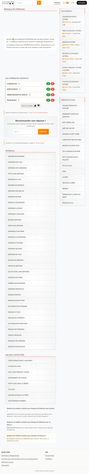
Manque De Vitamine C (16, 318)
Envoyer (43, 132)
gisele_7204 (68, 73)
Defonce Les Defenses (16, 202)
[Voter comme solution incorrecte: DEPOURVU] (52, 89)
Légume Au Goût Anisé (70, 134)
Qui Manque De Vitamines (17, 306)
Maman (65, 188)
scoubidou (67, 33)
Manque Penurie (14, 295)
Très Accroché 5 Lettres (71, 31)
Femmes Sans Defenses (16, 283)
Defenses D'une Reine (16, 231)
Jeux (65, 3)
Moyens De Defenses (15, 260)
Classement (5, 465)
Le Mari (65, 177)
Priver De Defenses (15, 266)
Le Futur (11, 389)
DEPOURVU (12, 89)
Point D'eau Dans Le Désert (18, 383)
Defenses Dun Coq (15, 162)
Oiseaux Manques (15, 335)
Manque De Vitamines (16, 329)
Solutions (57, 3)
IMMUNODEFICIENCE (17, 94)
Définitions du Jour (7, 462)
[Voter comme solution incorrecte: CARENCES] (52, 83)
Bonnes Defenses (14, 220)
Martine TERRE (69, 45)
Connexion (81, 3)
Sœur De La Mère (68, 183)
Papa (64, 171)
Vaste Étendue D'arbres (17, 401)
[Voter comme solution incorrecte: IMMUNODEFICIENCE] (52, 94)
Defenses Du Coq (14, 179)
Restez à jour (40, 143)
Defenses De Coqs (14, 254)
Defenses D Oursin (15, 208)
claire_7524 (68, 87)
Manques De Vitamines (16, 341)
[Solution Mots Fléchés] (8, 2)
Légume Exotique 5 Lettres (18, 395)
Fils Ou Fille (67, 165)
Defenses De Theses (15, 277)
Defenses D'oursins (15, 243)
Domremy (67, 22)
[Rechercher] (39, 3)
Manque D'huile (14, 312)
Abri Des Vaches (68, 128)
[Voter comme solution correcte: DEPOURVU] (48, 89)
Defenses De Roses (15, 249)
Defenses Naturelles (16, 191)
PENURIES (12, 100)
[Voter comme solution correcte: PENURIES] (48, 100)
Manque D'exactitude (16, 300)
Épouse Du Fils (67, 203)
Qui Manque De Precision (17, 323)
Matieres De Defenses (16, 185)
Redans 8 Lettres (68, 42)
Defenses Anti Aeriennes (17, 168)
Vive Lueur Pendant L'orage (18, 372)
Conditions (48, 459)
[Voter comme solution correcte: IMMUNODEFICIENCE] (48, 94)
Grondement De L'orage (17, 378)
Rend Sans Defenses (15, 225)
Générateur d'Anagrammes (10, 455)
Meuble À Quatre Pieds (70, 145)
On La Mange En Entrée (71, 151)
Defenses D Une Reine (16, 214)
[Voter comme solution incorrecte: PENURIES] (52, 100)
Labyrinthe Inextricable (71, 140)
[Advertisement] (30, 24)
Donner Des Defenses (16, 156)
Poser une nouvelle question (38, 113)
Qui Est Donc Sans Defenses (18, 272)
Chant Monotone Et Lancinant (20, 360)
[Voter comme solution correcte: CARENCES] (48, 83)
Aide (72, 3)
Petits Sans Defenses (16, 174)
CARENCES (12, 83)
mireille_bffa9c (69, 59)
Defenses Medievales (16, 289)
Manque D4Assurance (16, 346)
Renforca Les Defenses (17, 237)
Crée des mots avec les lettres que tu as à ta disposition (19, 459)
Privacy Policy (49, 455)
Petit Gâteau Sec (68, 122)
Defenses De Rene (14, 197)
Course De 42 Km (14, 366)
